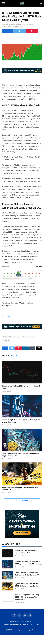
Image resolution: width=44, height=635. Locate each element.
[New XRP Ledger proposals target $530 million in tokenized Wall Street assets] (7, 597)
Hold (25, 337)
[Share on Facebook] (8, 31)
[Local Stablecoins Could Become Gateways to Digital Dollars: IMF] (22, 440)
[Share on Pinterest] (32, 31)
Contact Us (14, 622)
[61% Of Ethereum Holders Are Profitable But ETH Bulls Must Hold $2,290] (22, 49)
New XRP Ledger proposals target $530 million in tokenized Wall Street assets (27, 597)
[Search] (41, 3)
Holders (31, 337)
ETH (10, 337)
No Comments (8, 26)
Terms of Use (28, 625)
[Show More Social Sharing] (40, 31)
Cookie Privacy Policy (12, 625)
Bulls (5, 337)
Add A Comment (22, 500)
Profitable (6, 340)
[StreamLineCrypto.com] (22, 3)
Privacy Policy (26, 622)
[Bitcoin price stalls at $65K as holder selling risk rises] (22, 372)
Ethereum (17, 337)
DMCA (38, 625)
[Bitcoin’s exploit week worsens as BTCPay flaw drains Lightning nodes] (22, 406)
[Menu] (3, 3)
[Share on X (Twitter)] (19, 31)
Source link (6, 316)
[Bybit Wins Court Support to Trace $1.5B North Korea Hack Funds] (22, 473)
